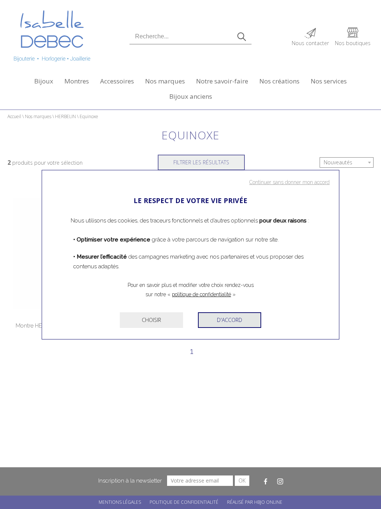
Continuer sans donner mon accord (289, 182)
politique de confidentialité (201, 294)
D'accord (229, 319)
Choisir (151, 319)
